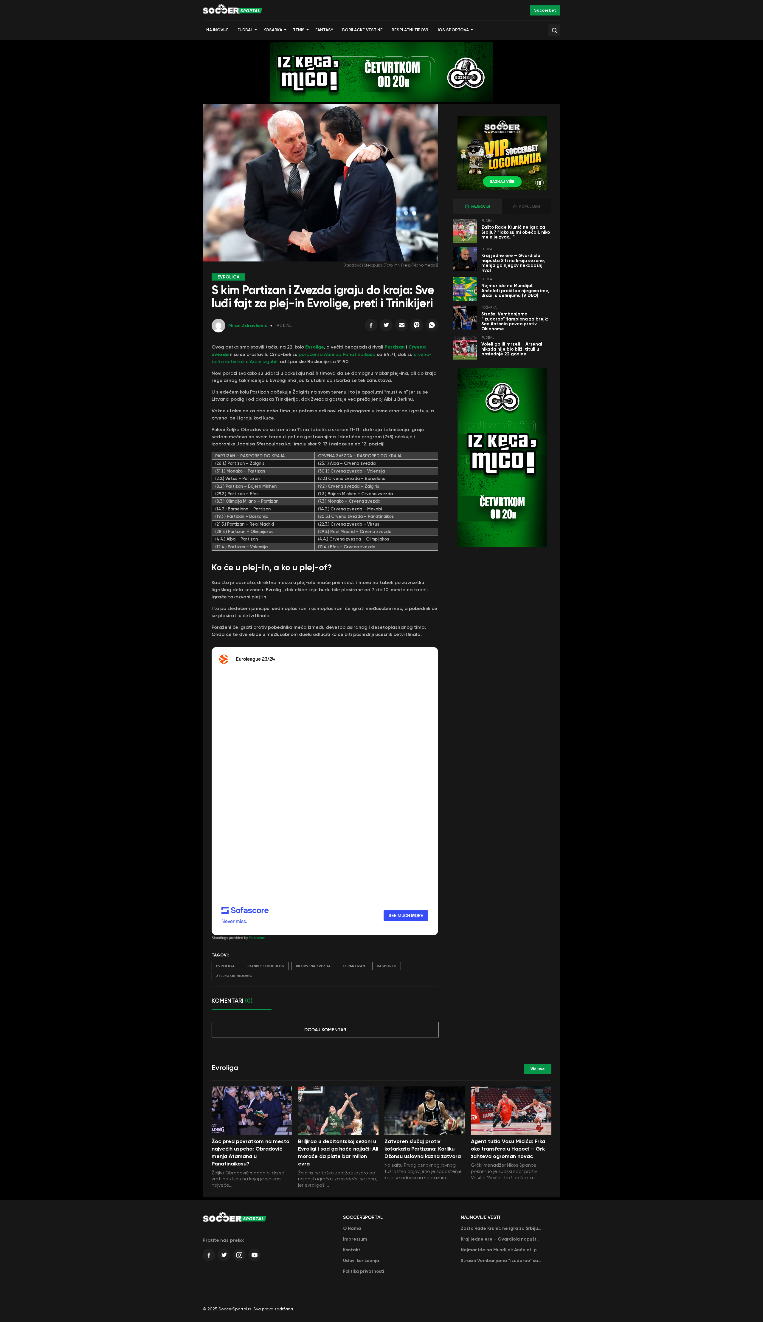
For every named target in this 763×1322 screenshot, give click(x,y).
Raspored (386, 966)
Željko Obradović (234, 976)
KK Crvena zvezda (313, 966)
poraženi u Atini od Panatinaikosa (337, 354)
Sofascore (257, 938)
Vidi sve (538, 1069)
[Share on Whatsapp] (432, 326)
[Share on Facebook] (371, 326)
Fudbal (245, 29)
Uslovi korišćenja (361, 1260)
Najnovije (217, 29)
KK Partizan (353, 966)
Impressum (355, 1239)
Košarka (272, 29)
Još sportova (453, 29)
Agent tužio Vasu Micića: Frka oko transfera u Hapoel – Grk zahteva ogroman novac (508, 1149)
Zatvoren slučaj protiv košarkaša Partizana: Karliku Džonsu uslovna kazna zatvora (422, 1149)
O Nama (352, 1228)
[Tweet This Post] (386, 326)
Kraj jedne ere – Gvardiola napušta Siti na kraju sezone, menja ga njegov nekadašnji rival (513, 263)
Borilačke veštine (362, 29)
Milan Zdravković (247, 325)
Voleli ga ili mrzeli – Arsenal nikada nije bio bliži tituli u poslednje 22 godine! (511, 349)
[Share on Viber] (416, 326)
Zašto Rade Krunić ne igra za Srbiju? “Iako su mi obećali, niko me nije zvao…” (515, 232)
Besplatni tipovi (410, 29)
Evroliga (225, 966)
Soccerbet (545, 10)
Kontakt (351, 1250)
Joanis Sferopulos (265, 966)
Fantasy (324, 29)
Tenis (299, 29)
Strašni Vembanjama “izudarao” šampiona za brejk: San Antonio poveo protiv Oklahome (514, 321)
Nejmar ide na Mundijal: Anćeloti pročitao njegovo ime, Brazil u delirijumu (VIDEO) (515, 290)
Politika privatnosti (363, 1271)
